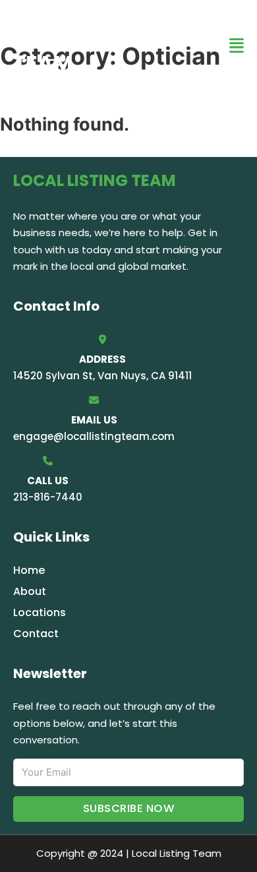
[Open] (236, 46)
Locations (39, 612)
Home (29, 570)
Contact (36, 633)
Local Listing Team (89, 45)
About (29, 591)
